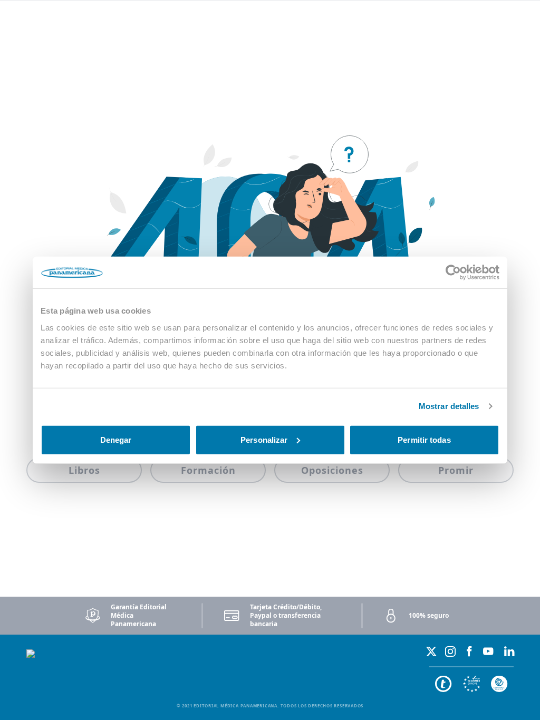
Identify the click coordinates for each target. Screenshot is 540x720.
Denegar (116, 439)
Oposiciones (332, 470)
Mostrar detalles (449, 406)
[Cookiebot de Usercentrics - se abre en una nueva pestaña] (453, 272)
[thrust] (499, 684)
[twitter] (431, 651)
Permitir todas (424, 439)
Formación (208, 470)
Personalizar (263, 439)
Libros (84, 470)
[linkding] (509, 651)
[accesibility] (471, 684)
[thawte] (443, 684)
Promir (456, 470)
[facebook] (469, 651)
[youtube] (488, 651)
